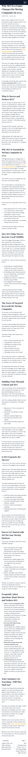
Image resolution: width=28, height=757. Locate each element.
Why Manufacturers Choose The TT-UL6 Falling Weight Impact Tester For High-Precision (21, 747)
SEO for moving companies (18, 724)
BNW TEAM (5, 16)
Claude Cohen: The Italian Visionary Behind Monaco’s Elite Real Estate (7, 745)
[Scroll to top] (24, 748)
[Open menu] (24, 2)
